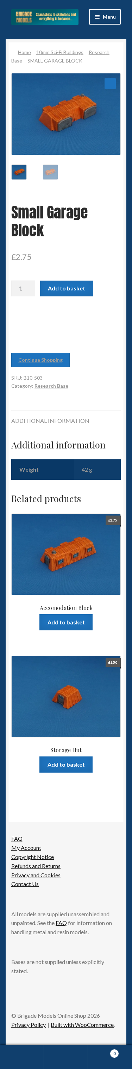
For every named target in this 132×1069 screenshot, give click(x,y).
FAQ (17, 838)
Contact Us (25, 883)
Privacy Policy (28, 1024)
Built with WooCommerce (82, 1024)
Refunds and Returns (36, 866)
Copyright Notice (32, 856)
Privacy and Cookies (36, 875)
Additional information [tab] (50, 420)
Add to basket (66, 288)
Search (66, 1057)
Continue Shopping (40, 360)
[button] (110, 83)
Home (24, 52)
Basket (102, 1051)
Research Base (51, 386)
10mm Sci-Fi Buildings (59, 52)
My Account (26, 847)
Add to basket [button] (66, 622)
